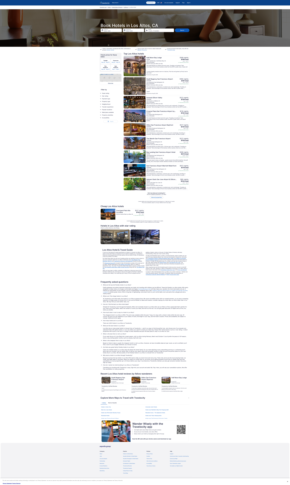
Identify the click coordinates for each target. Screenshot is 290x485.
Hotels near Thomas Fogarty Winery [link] (110, 418)
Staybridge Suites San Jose (168, 269)
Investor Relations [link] (103, 465)
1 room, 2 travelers (153, 31)
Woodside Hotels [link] (105, 415)
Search (182, 30)
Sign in (188, 2)
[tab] (104, 402)
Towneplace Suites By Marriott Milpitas (155, 274)
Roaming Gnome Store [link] (104, 468)
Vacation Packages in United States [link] (130, 458)
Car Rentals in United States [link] (129, 463)
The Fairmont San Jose (174, 262)
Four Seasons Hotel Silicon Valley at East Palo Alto (117, 267)
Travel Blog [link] (125, 473)
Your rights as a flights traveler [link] (176, 465)
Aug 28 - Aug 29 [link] (105, 62)
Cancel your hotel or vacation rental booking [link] (179, 456)
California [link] (126, 7)
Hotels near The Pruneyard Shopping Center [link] (156, 418)
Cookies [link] (148, 456)
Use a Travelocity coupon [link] (175, 463)
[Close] (287, 481)
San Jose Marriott (182, 269)
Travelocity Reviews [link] (127, 465)
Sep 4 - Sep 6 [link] (115, 69)
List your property (168, 2)
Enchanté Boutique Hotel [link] (144, 289)
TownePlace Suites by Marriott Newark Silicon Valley (161, 258)
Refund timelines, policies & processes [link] (178, 461)
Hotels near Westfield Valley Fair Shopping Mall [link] (156, 409)
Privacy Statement (7, 483)
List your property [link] (103, 458)
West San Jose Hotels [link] (106, 409)
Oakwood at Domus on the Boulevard (123, 261)
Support (178, 2)
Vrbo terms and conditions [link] (152, 461)
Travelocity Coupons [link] (127, 468)
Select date (107, 31)
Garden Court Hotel (125, 264)
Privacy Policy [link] (150, 453)
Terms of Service (16, 483)
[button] (145, 398)
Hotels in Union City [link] (106, 407)
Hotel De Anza (163, 262)
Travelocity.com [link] (103, 7)
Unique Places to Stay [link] (127, 470)
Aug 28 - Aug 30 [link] (105, 69)
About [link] (101, 453)
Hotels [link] (109, 7)
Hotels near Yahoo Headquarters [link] (153, 415)
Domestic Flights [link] (126, 461)
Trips (183, 2)
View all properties (156, 197)
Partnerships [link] (102, 461)
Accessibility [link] (149, 463)
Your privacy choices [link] (151, 465)
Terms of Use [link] (149, 458)
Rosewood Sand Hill (110, 263)
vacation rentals (110, 50)
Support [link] (171, 453)
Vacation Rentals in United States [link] (130, 456)
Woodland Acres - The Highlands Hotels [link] (155, 412)
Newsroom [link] (102, 463)
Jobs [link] (101, 456)
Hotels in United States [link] (128, 453)
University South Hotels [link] (151, 407)
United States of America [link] (117, 7)
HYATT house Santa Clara (172, 274)
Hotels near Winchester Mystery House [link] (110, 412)
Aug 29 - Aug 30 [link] (116, 62)
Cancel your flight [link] (173, 458)
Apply (110, 121)
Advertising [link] (102, 470)
